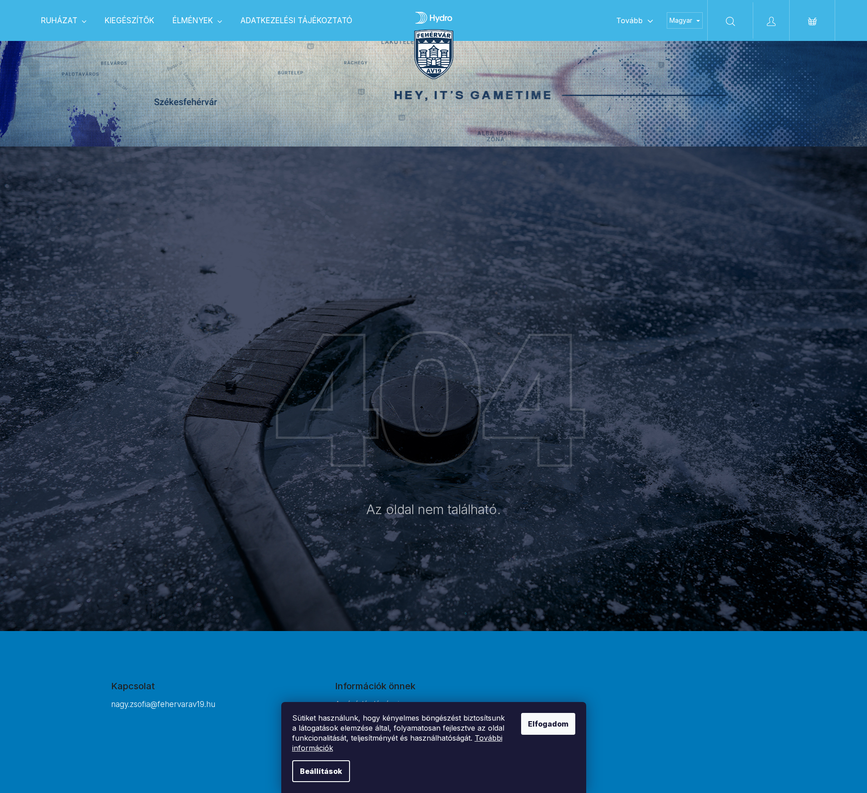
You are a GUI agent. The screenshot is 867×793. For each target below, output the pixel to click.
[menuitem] (64, 20)
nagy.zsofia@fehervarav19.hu (163, 704)
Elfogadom (548, 723)
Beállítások (321, 771)
